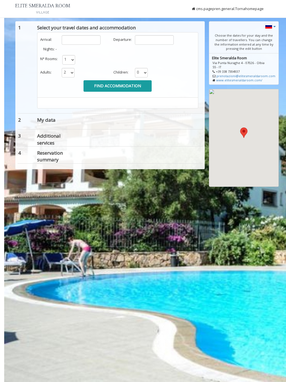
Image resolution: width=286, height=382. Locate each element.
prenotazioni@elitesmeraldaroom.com (245, 76)
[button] (270, 25)
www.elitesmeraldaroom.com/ (239, 80)
